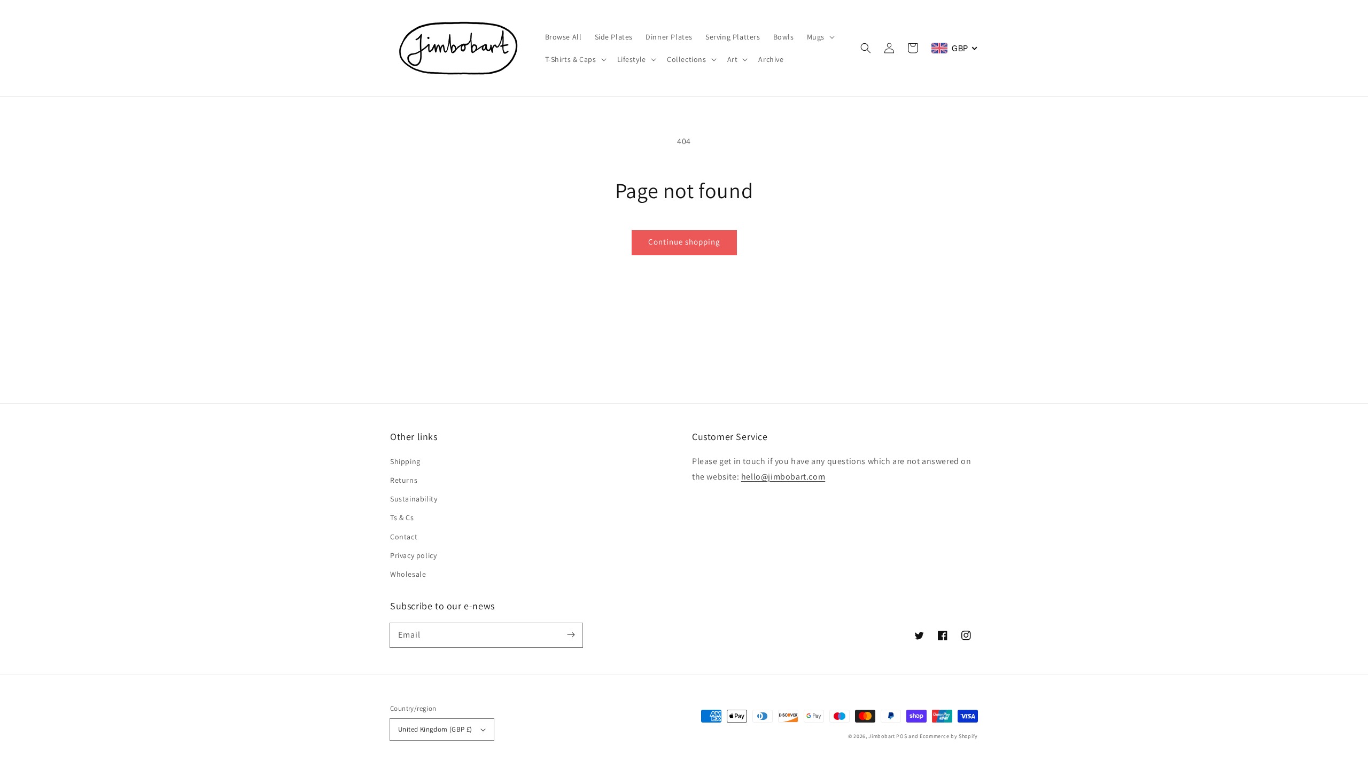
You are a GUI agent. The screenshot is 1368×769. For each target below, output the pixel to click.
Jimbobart (881, 736)
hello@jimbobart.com (783, 476)
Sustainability (413, 499)
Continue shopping (684, 242)
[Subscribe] (570, 635)
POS (901, 736)
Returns (403, 480)
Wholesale (408, 574)
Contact (403, 537)
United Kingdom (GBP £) (435, 729)
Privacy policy (413, 555)
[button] (865, 48)
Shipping (405, 461)
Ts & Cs (402, 517)
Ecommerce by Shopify (949, 736)
